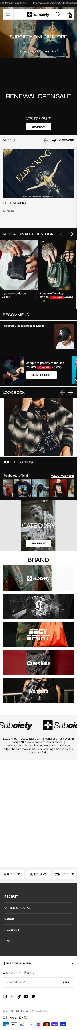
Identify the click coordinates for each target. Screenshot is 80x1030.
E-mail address (14, 971)
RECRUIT (11, 886)
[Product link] (19, 274)
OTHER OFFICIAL (17, 897)
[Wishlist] (57, 14)
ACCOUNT (12, 919)
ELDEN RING (14, 203)
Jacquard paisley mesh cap (45, 363)
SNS (7, 930)
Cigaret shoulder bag (14, 293)
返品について (12, 863)
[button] (8, 14)
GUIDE (9, 908)
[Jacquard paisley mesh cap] (13, 370)
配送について (38, 863)
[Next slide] (53, 140)
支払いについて (64, 863)
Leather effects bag (52, 293)
